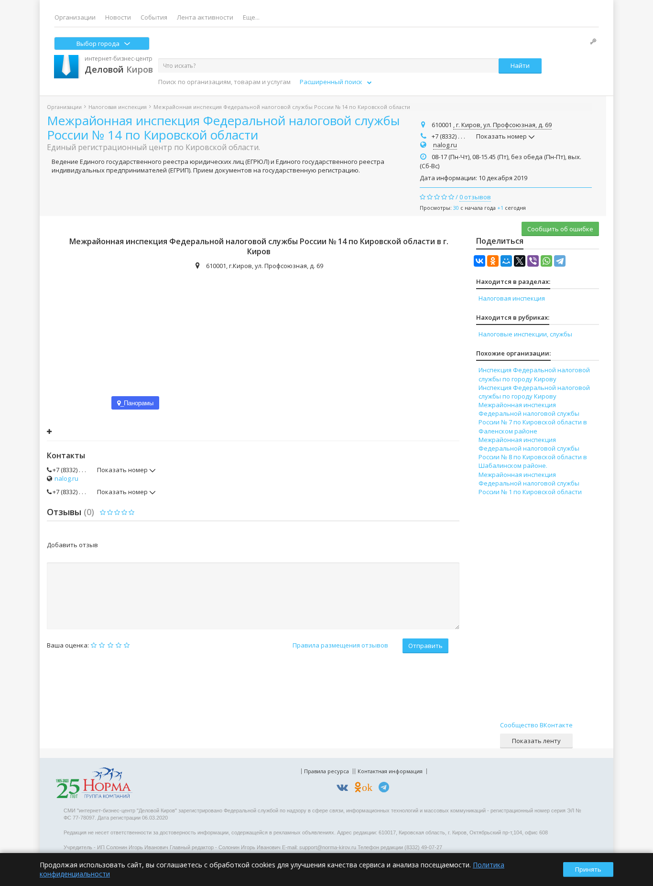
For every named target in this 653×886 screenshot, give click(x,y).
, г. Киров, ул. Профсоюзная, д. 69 (502, 124)
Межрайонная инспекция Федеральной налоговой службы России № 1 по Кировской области (530, 483)
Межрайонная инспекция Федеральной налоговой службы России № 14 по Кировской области (223, 127)
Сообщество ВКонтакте (536, 725)
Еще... (251, 17)
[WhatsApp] (546, 261)
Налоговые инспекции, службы (525, 334)
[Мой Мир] (506, 261)
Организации (75, 17)
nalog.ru (445, 144)
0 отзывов (475, 197)
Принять (588, 869)
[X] (519, 261)
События (154, 17)
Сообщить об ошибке (560, 229)
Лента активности (205, 17)
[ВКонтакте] (479, 261)
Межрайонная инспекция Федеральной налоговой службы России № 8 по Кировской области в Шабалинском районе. (533, 452)
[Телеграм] (386, 788)
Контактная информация (390, 771)
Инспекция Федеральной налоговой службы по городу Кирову (534, 374)
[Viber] (533, 261)
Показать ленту (536, 740)
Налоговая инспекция (117, 106)
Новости (118, 17)
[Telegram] (560, 261)
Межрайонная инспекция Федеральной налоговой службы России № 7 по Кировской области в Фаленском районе (533, 417)
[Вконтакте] (345, 788)
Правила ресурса (326, 771)
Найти (520, 65)
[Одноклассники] (493, 261)
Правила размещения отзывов (340, 645)
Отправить (425, 645)
